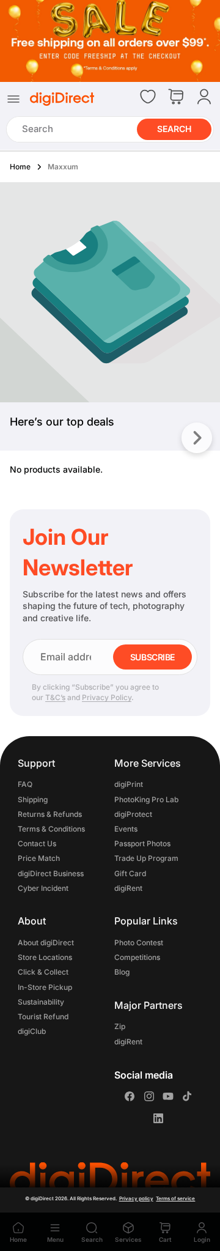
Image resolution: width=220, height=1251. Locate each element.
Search (174, 129)
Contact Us (37, 844)
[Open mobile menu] (13, 99)
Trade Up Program (146, 858)
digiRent (128, 888)
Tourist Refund (43, 1016)
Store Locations (45, 957)
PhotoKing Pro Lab (146, 799)
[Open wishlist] (147, 96)
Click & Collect (43, 972)
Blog (122, 972)
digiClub (32, 1031)
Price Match (39, 858)
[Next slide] (197, 438)
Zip (119, 1026)
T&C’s (55, 697)
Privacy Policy (106, 697)
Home (20, 166)
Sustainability (41, 1001)
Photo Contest (138, 942)
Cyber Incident (43, 888)
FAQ (25, 784)
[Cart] (176, 97)
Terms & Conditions (51, 828)
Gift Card (130, 873)
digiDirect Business (51, 873)
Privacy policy (136, 1198)
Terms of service (175, 1198)
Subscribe (152, 657)
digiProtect (133, 814)
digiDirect (42, 1198)
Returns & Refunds (50, 814)
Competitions (137, 957)
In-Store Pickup (45, 987)
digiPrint (128, 784)
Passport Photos (142, 844)
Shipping (33, 799)
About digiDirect (46, 942)
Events (126, 828)
